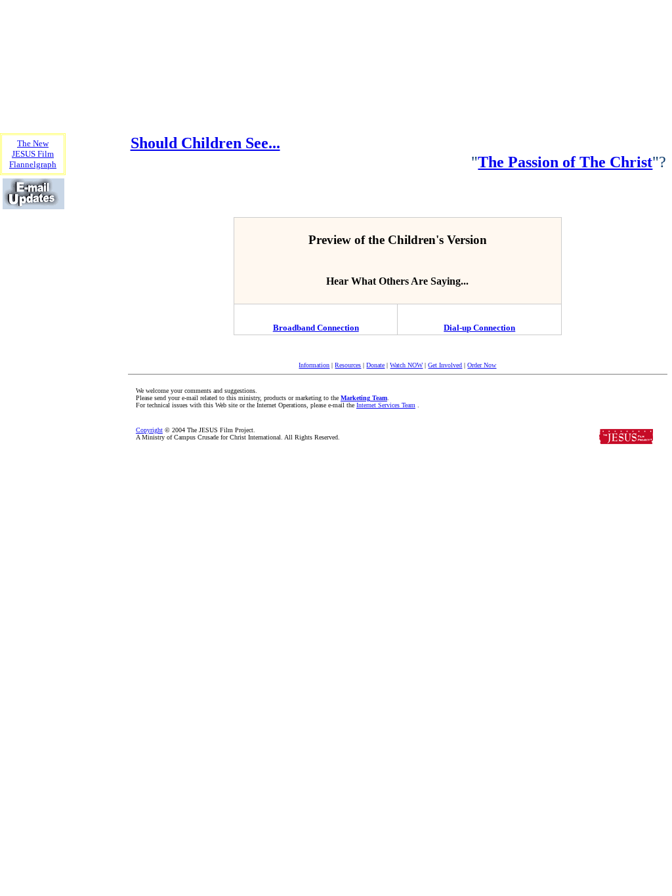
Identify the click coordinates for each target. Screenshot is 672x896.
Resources (348, 365)
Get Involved (445, 365)
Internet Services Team (385, 405)
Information (314, 365)
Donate (375, 365)
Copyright (149, 430)
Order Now (481, 365)
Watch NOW (406, 365)
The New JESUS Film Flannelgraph (32, 153)
